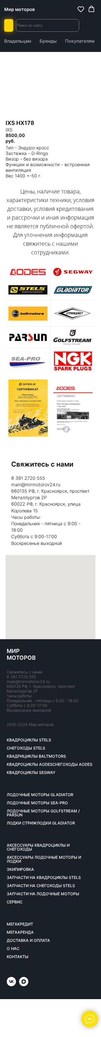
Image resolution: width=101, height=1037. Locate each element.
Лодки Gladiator (56, 823)
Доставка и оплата (28, 940)
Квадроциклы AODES (29, 764)
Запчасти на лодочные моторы (43, 894)
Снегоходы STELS (26, 748)
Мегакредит (20, 924)
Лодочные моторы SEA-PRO (37, 803)
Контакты (17, 957)
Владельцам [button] (17, 41)
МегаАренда (20, 932)
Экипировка (20, 869)
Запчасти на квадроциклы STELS (44, 878)
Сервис (14, 902)
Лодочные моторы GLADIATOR (40, 795)
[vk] (11, 984)
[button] (80, 9)
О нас (13, 949)
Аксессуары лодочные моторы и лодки (44, 859)
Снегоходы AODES (72, 764)
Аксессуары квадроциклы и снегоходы (38, 847)
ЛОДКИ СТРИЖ (22, 823)
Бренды (48, 41)
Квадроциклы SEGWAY (31, 773)
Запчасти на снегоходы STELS (41, 886)
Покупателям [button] (80, 41)
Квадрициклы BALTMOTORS (36, 756)
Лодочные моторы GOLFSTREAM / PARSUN (43, 813)
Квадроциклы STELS (29, 740)
